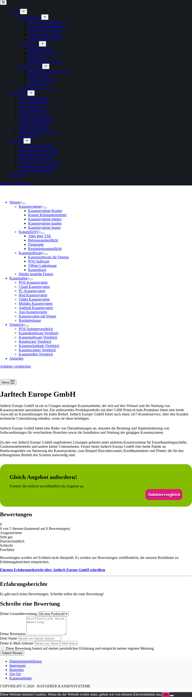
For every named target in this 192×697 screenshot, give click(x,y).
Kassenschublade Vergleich (39, 346)
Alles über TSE (39, 236)
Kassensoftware (30, 253)
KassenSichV (29, 232)
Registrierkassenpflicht (45, 249)
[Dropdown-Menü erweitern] (24, 203)
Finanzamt (36, 244)
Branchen (16, 670)
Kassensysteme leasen (44, 228)
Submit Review (12, 653)
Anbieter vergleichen (15, 366)
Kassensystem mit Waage (37, 316)
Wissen (14, 202)
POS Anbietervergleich (36, 329)
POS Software (38, 261)
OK (166, 694)
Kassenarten (18, 278)
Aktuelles (16, 358)
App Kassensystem (33, 312)
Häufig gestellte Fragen (36, 274)
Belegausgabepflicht (43, 240)
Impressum (17, 665)
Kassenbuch (37, 270)
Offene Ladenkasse (42, 265)
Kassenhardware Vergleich (38, 333)
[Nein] (172, 695)
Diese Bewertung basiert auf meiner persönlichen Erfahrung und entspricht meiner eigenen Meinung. (80, 648)
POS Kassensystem (33, 282)
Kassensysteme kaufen (45, 223)
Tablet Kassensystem (34, 299)
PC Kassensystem (32, 291)
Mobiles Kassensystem (35, 303)
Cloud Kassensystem (34, 287)
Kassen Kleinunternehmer (47, 215)
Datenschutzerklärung (25, 661)
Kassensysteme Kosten (45, 211)
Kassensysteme (30, 206)
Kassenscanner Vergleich (37, 350)
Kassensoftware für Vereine (48, 257)
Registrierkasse (30, 320)
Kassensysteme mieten (44, 219)
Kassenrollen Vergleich (36, 354)
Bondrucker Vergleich (35, 341)
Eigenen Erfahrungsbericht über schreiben (52, 570)
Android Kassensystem (36, 308)
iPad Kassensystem (33, 295)
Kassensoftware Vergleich (38, 337)
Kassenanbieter (20, 678)
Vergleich (16, 325)
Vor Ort (15, 674)
